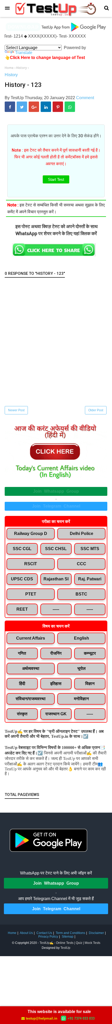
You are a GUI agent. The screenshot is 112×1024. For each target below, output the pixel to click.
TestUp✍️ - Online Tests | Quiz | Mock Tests (70, 943)
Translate (23, 52)
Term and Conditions (70, 933)
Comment (85, 98)
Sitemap (67, 936)
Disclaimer (96, 933)
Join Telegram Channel (56, 506)
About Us (26, 933)
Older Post (95, 410)
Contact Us (44, 933)
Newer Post (16, 410)
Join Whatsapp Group (56, 491)
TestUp (65, 948)
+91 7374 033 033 (81, 1018)
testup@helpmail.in (41, 1018)
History (11, 75)
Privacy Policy (48, 936)
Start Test (56, 179)
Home (12, 933)
